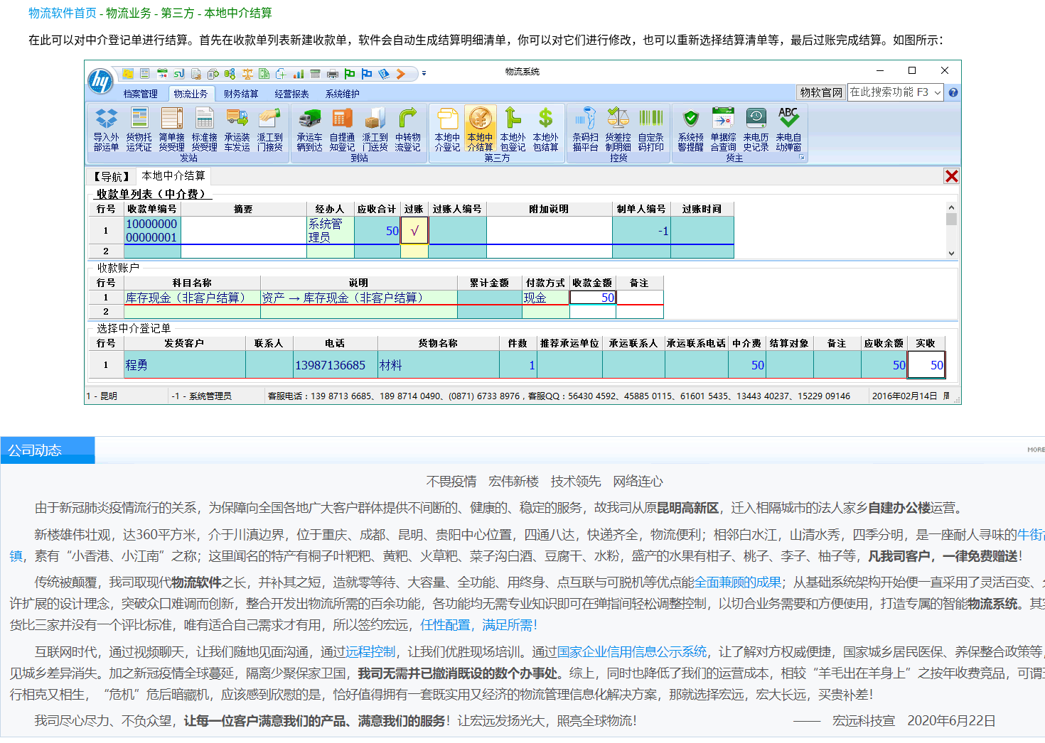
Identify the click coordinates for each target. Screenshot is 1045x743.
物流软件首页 (62, 13)
